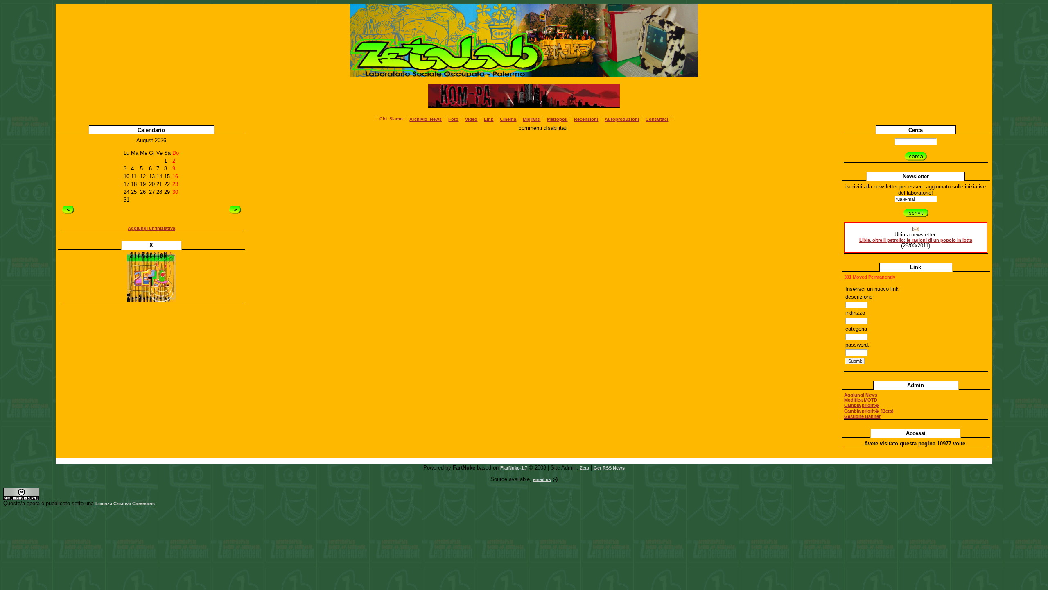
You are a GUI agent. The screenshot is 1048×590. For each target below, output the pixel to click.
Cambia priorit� (861, 405)
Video (471, 119)
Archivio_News (425, 119)
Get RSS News (609, 467)
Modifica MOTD (860, 399)
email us (542, 479)
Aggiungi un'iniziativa (151, 228)
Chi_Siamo (391, 118)
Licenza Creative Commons (125, 503)
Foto (453, 119)
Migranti (531, 119)
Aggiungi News (860, 395)
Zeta (584, 467)
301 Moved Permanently (869, 277)
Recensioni (586, 119)
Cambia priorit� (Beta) (869, 410)
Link (488, 119)
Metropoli (557, 119)
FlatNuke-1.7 (513, 467)
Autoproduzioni (622, 119)
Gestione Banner (862, 416)
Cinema (508, 119)
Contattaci (657, 119)
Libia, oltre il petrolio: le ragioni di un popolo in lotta (915, 240)
